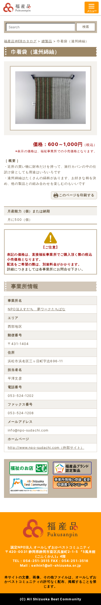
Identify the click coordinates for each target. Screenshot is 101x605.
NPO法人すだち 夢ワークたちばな (37, 309)
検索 (85, 27)
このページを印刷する (76, 195)
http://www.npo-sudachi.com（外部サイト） (46, 447)
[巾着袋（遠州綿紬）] (50, 123)
